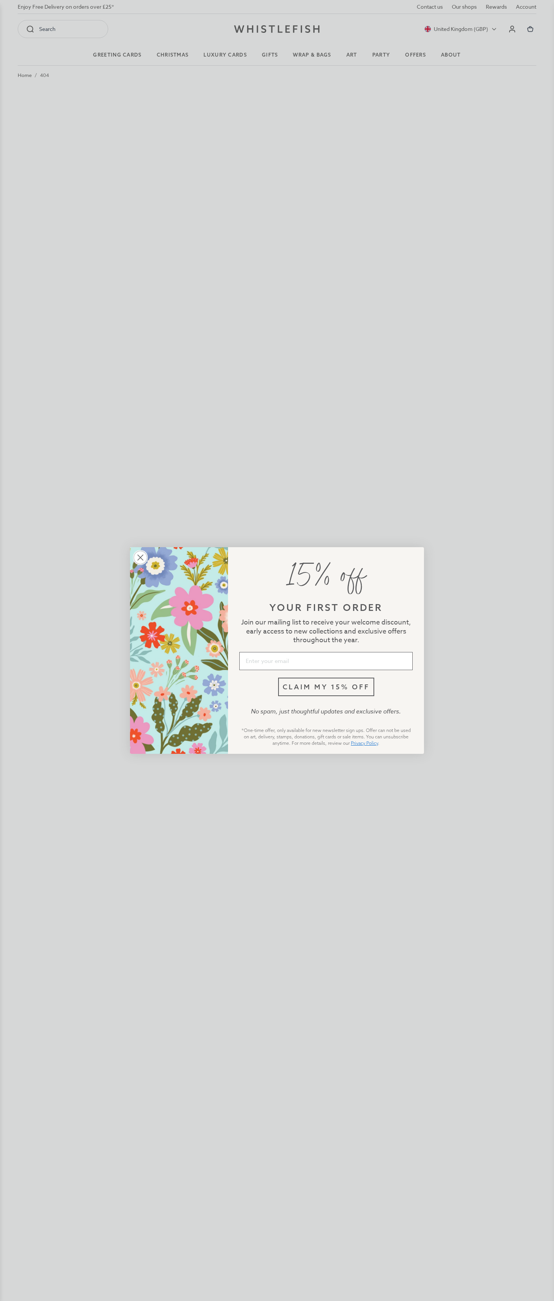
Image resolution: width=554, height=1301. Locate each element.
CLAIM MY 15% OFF (326, 687)
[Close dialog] (140, 557)
